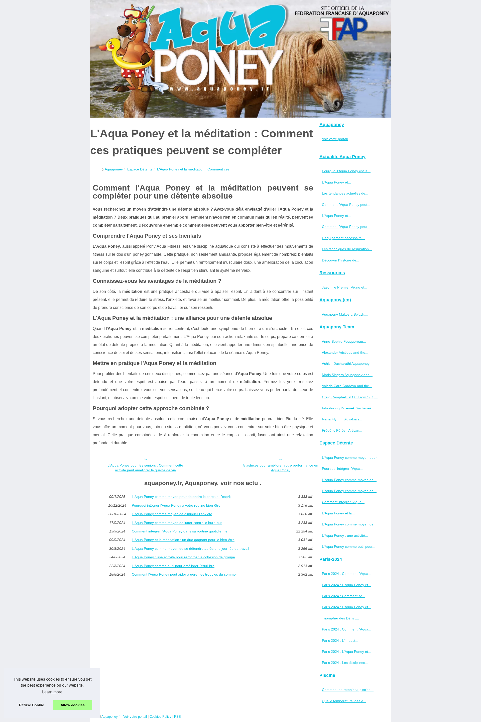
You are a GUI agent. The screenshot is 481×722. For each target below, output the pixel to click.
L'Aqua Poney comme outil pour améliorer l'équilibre (173, 566)
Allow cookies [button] (73, 705)
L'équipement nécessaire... (343, 238)
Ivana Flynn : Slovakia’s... (342, 419)
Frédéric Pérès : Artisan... (342, 430)
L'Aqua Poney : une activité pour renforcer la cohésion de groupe (183, 557)
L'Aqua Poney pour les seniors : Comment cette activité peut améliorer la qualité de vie (145, 467)
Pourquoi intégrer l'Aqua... (342, 469)
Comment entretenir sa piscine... (348, 690)
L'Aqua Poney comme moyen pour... (351, 458)
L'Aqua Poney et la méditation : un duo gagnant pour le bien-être (183, 540)
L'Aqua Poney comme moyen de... (349, 480)
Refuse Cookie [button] (31, 705)
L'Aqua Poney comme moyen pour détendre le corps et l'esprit (181, 496)
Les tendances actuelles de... (345, 193)
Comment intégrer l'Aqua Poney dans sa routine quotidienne (179, 531)
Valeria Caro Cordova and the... (347, 386)
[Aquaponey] (240, 59)
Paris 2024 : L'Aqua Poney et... (346, 585)
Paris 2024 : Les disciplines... (345, 663)
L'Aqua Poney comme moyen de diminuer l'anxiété (172, 514)
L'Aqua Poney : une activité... (345, 535)
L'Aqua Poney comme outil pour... (348, 547)
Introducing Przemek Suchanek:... (349, 408)
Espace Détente (140, 169)
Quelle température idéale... (344, 701)
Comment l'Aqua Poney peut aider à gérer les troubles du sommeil (184, 574)
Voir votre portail (335, 139)
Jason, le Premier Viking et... (344, 287)
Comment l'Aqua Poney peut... (346, 205)
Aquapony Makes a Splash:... (345, 314)
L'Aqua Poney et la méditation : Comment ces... (194, 169)
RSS (177, 716)
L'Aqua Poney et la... (338, 513)
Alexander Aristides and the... (345, 352)
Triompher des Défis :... (340, 618)
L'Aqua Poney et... (336, 182)
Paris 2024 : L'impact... (340, 641)
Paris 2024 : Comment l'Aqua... (346, 574)
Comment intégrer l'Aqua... (343, 502)
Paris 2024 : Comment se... (343, 596)
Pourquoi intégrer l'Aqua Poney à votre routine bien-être (176, 505)
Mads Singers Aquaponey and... (347, 375)
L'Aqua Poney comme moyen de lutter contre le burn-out (177, 522)
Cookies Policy (160, 716)
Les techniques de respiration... (347, 249)
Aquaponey (114, 169)
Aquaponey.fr (111, 716)
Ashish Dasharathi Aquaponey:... (348, 364)
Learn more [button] (52, 692)
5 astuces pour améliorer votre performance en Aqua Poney (280, 467)
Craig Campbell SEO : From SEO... (350, 397)
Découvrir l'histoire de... (340, 260)
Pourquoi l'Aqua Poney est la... (346, 171)
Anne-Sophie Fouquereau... (344, 341)
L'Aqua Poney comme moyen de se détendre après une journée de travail (190, 548)
